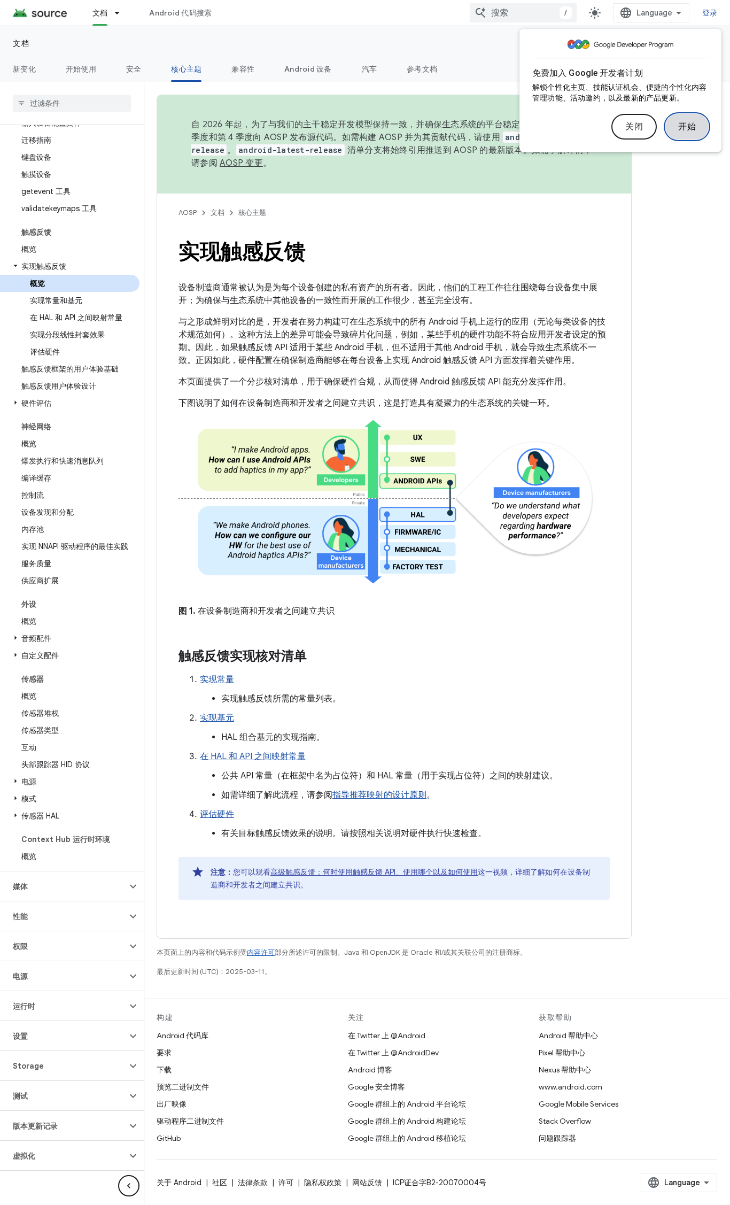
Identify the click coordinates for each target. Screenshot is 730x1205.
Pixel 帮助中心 (562, 1052)
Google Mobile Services (578, 1104)
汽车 (369, 69)
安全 (134, 69)
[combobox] (523, 12)
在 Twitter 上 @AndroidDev (393, 1052)
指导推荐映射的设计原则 (379, 795)
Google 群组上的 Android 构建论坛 (407, 1121)
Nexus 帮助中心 (565, 1070)
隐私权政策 (322, 1182)
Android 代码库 (182, 1035)
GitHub (169, 1138)
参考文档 (422, 69)
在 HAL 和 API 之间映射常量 (253, 756)
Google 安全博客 (376, 1087)
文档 (100, 13)
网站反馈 (367, 1182)
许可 (285, 1182)
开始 (687, 126)
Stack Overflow (565, 1121)
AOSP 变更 (241, 163)
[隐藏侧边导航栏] (128, 1185)
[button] (69, 266)
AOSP (187, 212)
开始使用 (81, 69)
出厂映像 (172, 1104)
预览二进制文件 (183, 1087)
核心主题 (186, 69)
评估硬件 (217, 814)
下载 (164, 1070)
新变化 (24, 69)
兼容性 (242, 69)
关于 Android (179, 1182)
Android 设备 (308, 69)
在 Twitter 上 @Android (386, 1035)
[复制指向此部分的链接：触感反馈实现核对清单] (317, 657)
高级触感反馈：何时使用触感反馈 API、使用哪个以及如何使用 (374, 872)
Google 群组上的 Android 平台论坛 (407, 1104)
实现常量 (217, 679)
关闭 (634, 126)
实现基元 (217, 718)
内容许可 (261, 952)
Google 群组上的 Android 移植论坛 (407, 1138)
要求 (164, 1052)
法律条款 (253, 1182)
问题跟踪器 (557, 1138)
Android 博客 (370, 1070)
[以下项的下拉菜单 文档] (121, 13)
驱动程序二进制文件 (190, 1121)
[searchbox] (72, 103)
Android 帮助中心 (568, 1035)
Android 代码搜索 (180, 13)
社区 (219, 1182)
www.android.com (570, 1087)
